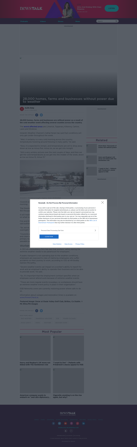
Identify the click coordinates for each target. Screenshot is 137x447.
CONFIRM (49, 236)
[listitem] (68, 230)
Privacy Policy (80, 244)
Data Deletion (57, 244)
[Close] (103, 203)
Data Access (68, 244)
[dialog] (68, 223)
